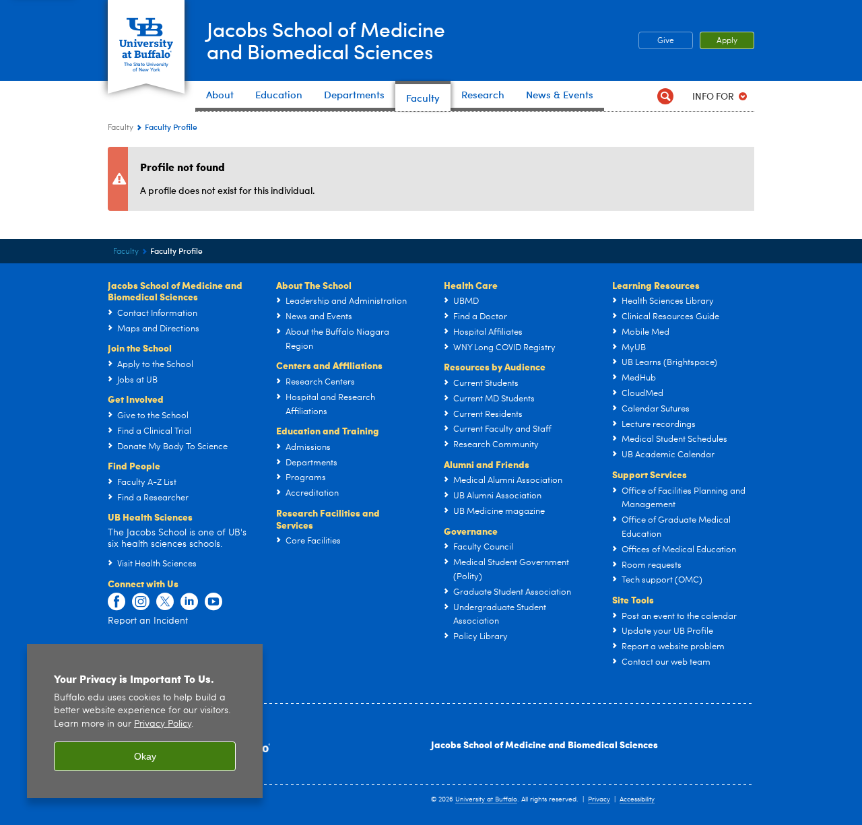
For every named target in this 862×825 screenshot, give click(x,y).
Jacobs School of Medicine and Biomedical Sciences (544, 744)
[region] (145, 721)
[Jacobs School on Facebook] (116, 602)
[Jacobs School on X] (165, 602)
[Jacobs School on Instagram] (141, 602)
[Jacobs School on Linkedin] (189, 602)
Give (665, 41)
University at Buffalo (486, 799)
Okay (145, 756)
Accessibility (637, 799)
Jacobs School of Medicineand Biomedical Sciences (326, 40)
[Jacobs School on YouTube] (213, 602)
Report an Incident (148, 621)
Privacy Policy (162, 724)
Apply (727, 41)
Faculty (120, 128)
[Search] (665, 96)
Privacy (599, 799)
